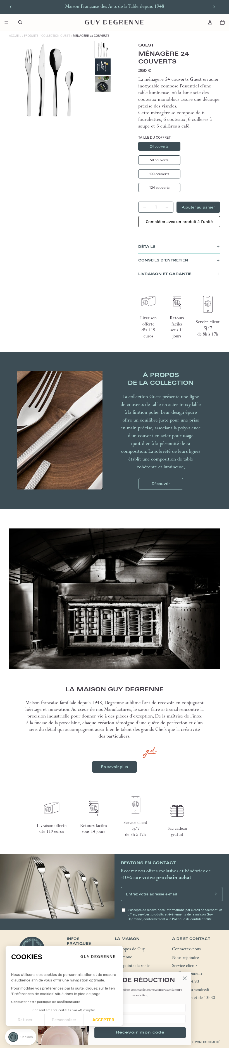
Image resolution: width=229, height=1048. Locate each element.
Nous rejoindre (185, 958)
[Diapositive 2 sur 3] (103, 66)
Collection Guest (55, 36)
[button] (20, 1037)
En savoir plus (114, 766)
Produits (31, 36)
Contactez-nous (186, 949)
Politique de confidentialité (197, 1042)
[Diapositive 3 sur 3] (103, 84)
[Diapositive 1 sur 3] (103, 49)
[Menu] (6, 22)
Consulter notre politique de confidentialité (45, 1002)
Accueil (15, 36)
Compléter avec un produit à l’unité (179, 221)
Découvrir (161, 483)
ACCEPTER (103, 1020)
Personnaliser (64, 1020)
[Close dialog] (185, 978)
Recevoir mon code (140, 1033)
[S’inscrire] (214, 894)
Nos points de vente (132, 966)
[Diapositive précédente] (11, 7)
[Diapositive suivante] (214, 7)
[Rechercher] (20, 22)
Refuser (25, 1020)
